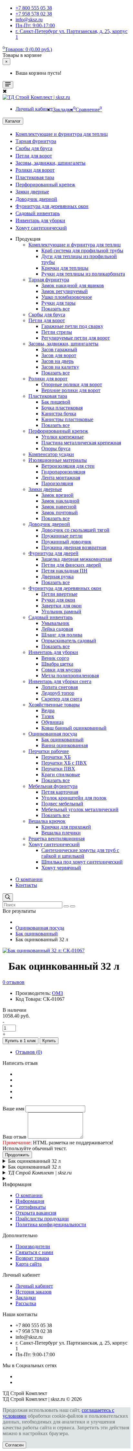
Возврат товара (32, 1258)
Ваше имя (13, 1108)
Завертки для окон (61, 605)
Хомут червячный (61, 867)
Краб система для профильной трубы (82, 250)
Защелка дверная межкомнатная (76, 559)
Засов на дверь (57, 361)
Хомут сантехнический (41, 228)
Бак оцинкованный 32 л (34, 1161)
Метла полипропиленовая (70, 675)
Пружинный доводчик (66, 541)
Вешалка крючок (47, 821)
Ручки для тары (58, 303)
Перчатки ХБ (56, 757)
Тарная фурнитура (35, 141)
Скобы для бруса (33, 148)
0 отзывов (14, 982)
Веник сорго (55, 658)
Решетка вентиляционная (56, 838)
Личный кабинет (34, 1286)
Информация (29, 1201)
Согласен (14, 1445)
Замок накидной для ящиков (72, 285)
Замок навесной (59, 506)
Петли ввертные (59, 594)
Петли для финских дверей (71, 565)
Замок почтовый (59, 512)
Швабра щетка (57, 664)
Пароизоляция (57, 483)
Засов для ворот (58, 355)
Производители (32, 1246)
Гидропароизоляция (63, 472)
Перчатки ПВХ (58, 768)
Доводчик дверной (36, 199)
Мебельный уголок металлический (79, 809)
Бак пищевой (55, 402)
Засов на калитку (60, 367)
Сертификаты (30, 1207)
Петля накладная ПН (64, 570)
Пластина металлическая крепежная (81, 442)
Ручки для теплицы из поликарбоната (83, 274)
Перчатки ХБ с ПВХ (64, 763)
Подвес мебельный (62, 803)
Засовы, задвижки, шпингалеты (50, 163)
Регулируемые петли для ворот (75, 338)
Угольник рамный (61, 611)
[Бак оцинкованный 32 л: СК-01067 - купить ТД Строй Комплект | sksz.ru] (44, 950)
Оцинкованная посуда (52, 733)
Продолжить (17, 1154)
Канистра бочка (58, 413)
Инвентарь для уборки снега (59, 681)
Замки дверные (32, 191)
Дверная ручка (57, 576)
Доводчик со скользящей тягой (75, 530)
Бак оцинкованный (62, 739)
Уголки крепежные (62, 437)
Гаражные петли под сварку (72, 326)
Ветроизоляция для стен (68, 466)
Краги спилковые (60, 774)
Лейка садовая (57, 629)
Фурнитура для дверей (53, 553)
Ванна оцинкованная (64, 745)
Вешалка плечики (61, 832)
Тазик (47, 716)
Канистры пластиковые (67, 419)
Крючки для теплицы (64, 268)
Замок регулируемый (64, 291)
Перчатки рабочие (48, 751)
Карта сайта (28, 1264)
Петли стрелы (56, 332)
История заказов (33, 1291)
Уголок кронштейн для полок (74, 798)
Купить (49, 1040)
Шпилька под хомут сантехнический (82, 862)
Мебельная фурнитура (52, 786)
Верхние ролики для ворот (70, 390)
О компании (29, 879)
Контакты (26, 885)
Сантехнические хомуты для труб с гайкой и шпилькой (80, 853)
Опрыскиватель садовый (68, 640)
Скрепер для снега (61, 699)
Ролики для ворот (35, 170)
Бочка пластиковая (62, 407)
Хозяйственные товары (54, 704)
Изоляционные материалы (57, 460)
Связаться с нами (34, 1252)
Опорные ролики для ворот (71, 384)
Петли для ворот (33, 155)
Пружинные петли (62, 536)
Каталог (13, 121)
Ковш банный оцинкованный (74, 728)
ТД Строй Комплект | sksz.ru (40, 1172)
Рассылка (25, 1303)
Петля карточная (59, 792)
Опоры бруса (55, 448)
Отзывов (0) (28, 1052)
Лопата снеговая (59, 687)
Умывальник (55, 623)
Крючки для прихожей (66, 827)
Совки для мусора (61, 669)
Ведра (48, 710)
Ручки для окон (58, 600)
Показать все (55, 308)
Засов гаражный (59, 349)
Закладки (25, 1297)
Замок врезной (57, 495)
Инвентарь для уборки (40, 220)
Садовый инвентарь (37, 213)
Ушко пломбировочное (66, 297)
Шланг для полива (61, 635)
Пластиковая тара (34, 177)
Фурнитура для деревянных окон (51, 206)
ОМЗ (57, 993)
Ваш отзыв (14, 1137)
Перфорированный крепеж (45, 184)
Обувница (52, 722)
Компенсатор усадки (51, 454)
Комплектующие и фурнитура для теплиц (61, 134)
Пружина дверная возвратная (73, 547)
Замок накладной (60, 501)
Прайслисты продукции (42, 1218)
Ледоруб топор (57, 693)
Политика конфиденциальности (50, 1224)
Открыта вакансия (35, 1213)
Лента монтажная (60, 477)
